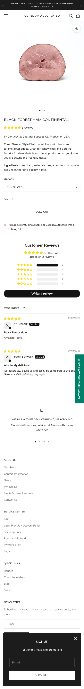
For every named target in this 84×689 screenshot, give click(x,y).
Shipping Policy (13, 532)
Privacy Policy (12, 545)
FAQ (6, 519)
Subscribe (42, 675)
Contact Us (10, 500)
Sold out (42, 212)
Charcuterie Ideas (14, 577)
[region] (42, 421)
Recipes (8, 571)
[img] (12, 319)
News (7, 480)
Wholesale (10, 487)
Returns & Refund (15, 538)
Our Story (10, 467)
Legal (7, 551)
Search (8, 590)
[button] (12, 128)
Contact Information (16, 474)
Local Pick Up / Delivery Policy (22, 525)
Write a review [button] (42, 293)
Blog (7, 584)
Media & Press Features (18, 493)
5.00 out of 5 (52, 253)
